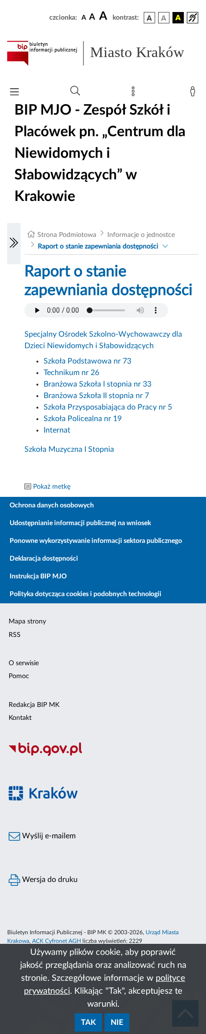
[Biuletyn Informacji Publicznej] (103, 754)
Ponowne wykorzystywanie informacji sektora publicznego (96, 541)
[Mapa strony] (135, 93)
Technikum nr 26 (71, 372)
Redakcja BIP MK (34, 705)
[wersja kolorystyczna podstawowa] (149, 18)
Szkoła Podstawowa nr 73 (87, 361)
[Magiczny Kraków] (103, 798)
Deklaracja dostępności (44, 558)
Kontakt (20, 718)
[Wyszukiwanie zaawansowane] (75, 91)
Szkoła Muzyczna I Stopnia (69, 449)
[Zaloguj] (194, 93)
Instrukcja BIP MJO (38, 576)
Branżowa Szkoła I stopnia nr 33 (97, 384)
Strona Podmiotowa (66, 235)
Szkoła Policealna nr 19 (83, 419)
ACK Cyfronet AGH (56, 941)
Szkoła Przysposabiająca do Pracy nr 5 (108, 407)
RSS (15, 635)
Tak (88, 1022)
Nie (117, 1022)
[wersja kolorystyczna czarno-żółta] (178, 18)
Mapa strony (27, 621)
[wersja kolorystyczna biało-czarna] (164, 18)
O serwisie (24, 663)
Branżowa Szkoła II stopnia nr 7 (96, 396)
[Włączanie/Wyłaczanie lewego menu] (14, 243)
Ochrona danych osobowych (52, 505)
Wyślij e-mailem (48, 836)
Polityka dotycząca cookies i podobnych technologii (85, 594)
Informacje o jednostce (141, 235)
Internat (57, 430)
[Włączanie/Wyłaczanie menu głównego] (14, 92)
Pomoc (19, 676)
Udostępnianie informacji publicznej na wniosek (80, 523)
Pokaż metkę (51, 486)
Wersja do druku (49, 879)
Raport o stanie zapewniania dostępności (98, 246)
